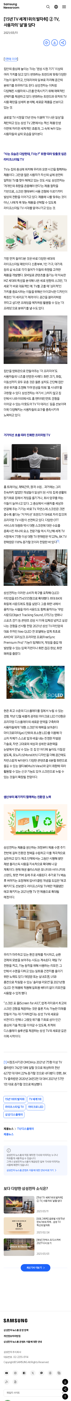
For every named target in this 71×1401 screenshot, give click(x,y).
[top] (65, 1397)
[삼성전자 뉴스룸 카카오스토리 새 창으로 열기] (41, 1373)
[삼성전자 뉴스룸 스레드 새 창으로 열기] (50, 1373)
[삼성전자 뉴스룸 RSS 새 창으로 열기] (6, 1382)
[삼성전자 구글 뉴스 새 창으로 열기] (15, 1382)
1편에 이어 (11, 59)
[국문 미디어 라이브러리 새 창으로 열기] (59, 1373)
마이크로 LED (35, 1107)
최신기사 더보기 (34, 1267)
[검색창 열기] (48, 6)
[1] (5, 1062)
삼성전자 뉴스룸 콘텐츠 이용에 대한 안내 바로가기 (30, 1170)
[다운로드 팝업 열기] (65, 1382)
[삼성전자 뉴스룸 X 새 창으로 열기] (33, 1373)
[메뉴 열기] (64, 6)
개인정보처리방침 (12, 1336)
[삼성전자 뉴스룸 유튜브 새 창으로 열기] (6, 1373)
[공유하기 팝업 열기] (65, 1389)
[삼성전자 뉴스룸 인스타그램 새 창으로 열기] (15, 1373)
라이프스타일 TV (14, 1107)
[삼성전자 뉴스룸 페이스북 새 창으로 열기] (24, 1373)
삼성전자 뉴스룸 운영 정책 (16, 1330)
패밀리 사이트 (13, 1392)
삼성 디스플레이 (14, 1114)
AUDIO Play (46, 42)
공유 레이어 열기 (62, 42)
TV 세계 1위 (35, 1099)
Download (54, 42)
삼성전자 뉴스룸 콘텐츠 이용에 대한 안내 (23, 1341)
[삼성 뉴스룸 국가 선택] (56, 6)
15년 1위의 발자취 (15, 1099)
